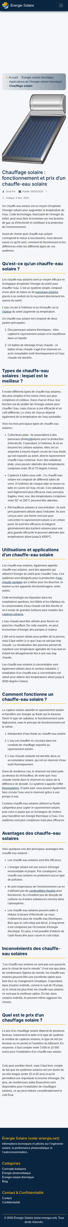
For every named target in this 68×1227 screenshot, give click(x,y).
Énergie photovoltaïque (16, 1173)
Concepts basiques (14, 1168)
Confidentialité (11, 1202)
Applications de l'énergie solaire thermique (35, 81)
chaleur (6, 311)
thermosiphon (10, 788)
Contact (7, 1198)
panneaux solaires (46, 292)
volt (30, 439)
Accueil (13, 77)
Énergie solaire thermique (38, 77)
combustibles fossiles (42, 890)
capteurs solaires (12, 614)
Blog (5, 1181)
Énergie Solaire (22, 5)
